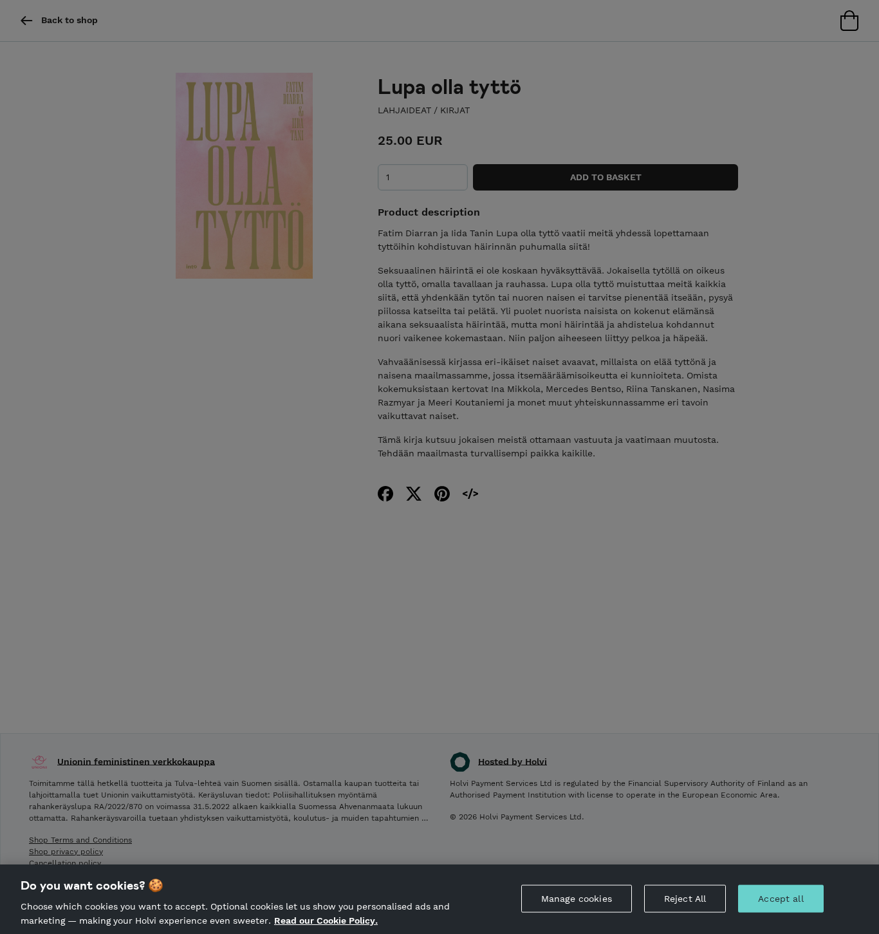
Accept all (780, 898)
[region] (439, 899)
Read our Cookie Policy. (326, 920)
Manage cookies (576, 898)
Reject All (685, 898)
